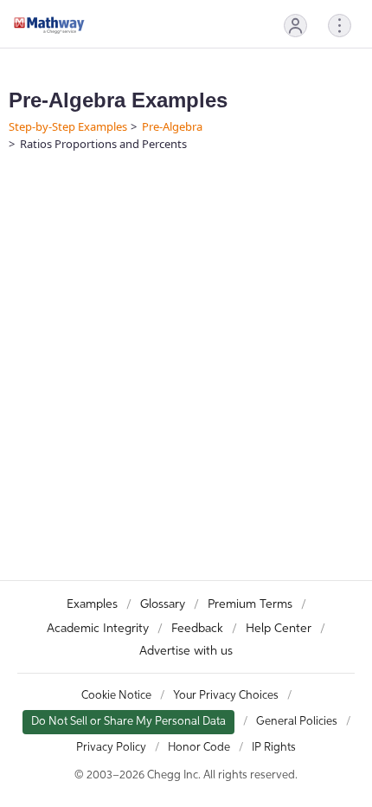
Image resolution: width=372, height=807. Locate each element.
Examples (92, 604)
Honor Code (199, 747)
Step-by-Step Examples (68, 126)
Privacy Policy (111, 747)
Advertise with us (186, 651)
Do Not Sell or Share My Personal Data (128, 721)
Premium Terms (250, 604)
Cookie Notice (116, 695)
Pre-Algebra (172, 126)
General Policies (296, 721)
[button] (295, 25)
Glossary (162, 604)
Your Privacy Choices (226, 695)
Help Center (278, 629)
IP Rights (274, 747)
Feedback (197, 629)
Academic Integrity (98, 629)
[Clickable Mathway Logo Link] (49, 25)
